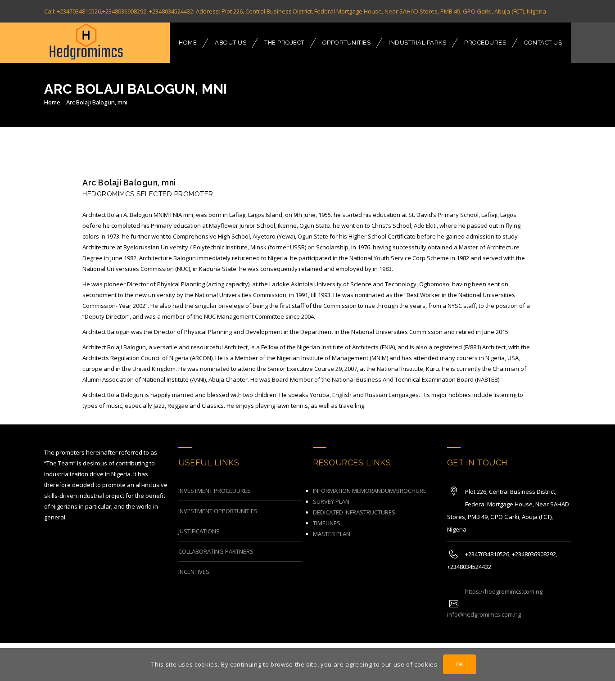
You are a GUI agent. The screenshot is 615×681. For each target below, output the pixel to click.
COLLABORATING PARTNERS (215, 551)
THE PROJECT (284, 42)
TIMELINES (326, 523)
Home (52, 102)
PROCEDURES (485, 42)
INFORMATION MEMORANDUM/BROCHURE (369, 491)
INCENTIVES (193, 572)
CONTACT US (543, 42)
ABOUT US (230, 42)
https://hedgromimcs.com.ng (504, 591)
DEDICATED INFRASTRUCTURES (354, 512)
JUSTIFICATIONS (199, 531)
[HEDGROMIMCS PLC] (85, 43)
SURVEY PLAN (331, 501)
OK (460, 665)
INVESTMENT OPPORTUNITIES (218, 511)
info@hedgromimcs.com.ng (484, 614)
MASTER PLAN (331, 534)
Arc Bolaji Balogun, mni (96, 102)
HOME (188, 42)
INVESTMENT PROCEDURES (214, 491)
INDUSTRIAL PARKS (417, 42)
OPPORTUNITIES (346, 42)
